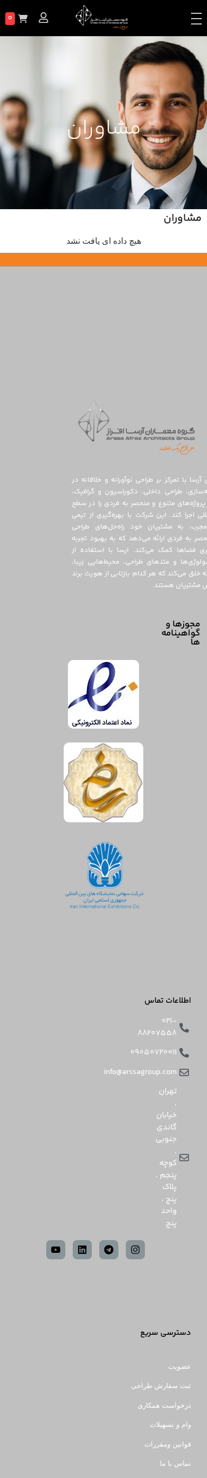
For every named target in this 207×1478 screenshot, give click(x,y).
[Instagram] (135, 1249)
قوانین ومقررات (167, 1444)
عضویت (179, 1366)
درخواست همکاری (164, 1405)
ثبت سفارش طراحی (161, 1386)
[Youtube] (55, 1249)
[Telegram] (108, 1249)
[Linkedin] (82, 1249)
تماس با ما (175, 1463)
